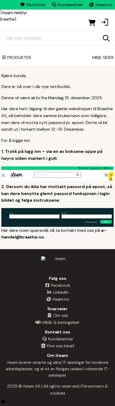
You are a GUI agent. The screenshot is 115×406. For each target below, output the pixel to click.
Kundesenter (70, 4)
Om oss (60, 315)
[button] (104, 22)
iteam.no (103, 4)
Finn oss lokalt (60, 346)
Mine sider (103, 57)
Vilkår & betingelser (60, 322)
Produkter (19, 57)
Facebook (60, 285)
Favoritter (36, 4)
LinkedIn (60, 292)
